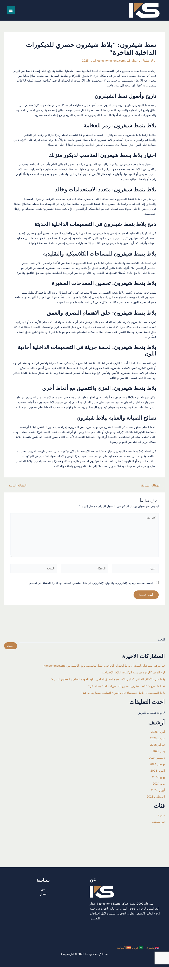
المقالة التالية (16, 485)
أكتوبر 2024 (157, 770)
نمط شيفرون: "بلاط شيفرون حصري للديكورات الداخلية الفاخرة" (126, 686)
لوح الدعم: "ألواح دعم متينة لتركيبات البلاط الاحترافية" (133, 672)
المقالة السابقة (152, 485)
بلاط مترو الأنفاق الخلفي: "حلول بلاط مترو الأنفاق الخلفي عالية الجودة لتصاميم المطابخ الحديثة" (108, 679)
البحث (161, 639)
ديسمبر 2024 (157, 757)
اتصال (43, 894)
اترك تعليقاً (149, 60)
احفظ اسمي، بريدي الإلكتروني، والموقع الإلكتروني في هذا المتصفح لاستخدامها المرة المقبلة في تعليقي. (90, 582)
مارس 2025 (157, 738)
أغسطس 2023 (156, 796)
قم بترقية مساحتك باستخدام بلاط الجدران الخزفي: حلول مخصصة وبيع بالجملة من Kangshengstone (104, 665)
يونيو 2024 (158, 777)
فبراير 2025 (157, 744)
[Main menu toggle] (11, 10)
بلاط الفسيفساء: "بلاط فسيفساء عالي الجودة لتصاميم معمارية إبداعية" (123, 692)
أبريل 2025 (158, 731)
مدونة (161, 815)
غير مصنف (158, 821)
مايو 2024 (159, 783)
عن (43, 889)
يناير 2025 (159, 751)
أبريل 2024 (158, 790)
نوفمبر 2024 (157, 764)
